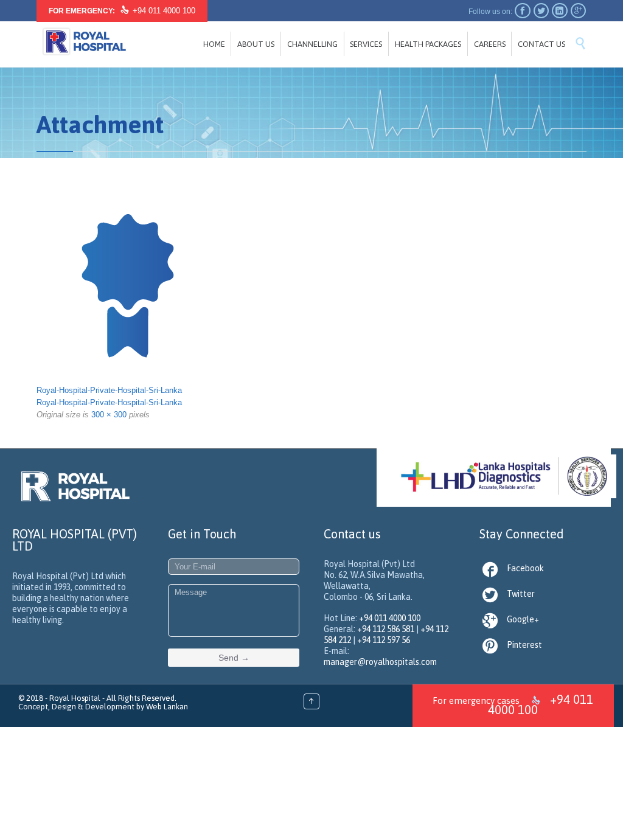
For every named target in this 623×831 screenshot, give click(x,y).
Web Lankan (167, 706)
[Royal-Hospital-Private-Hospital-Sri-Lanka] (311, 283)
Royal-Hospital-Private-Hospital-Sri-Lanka (109, 390)
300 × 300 (109, 414)
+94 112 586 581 (385, 629)
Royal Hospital (74, 698)
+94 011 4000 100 (164, 10)
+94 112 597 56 (383, 640)
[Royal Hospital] (84, 42)
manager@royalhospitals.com (380, 662)
